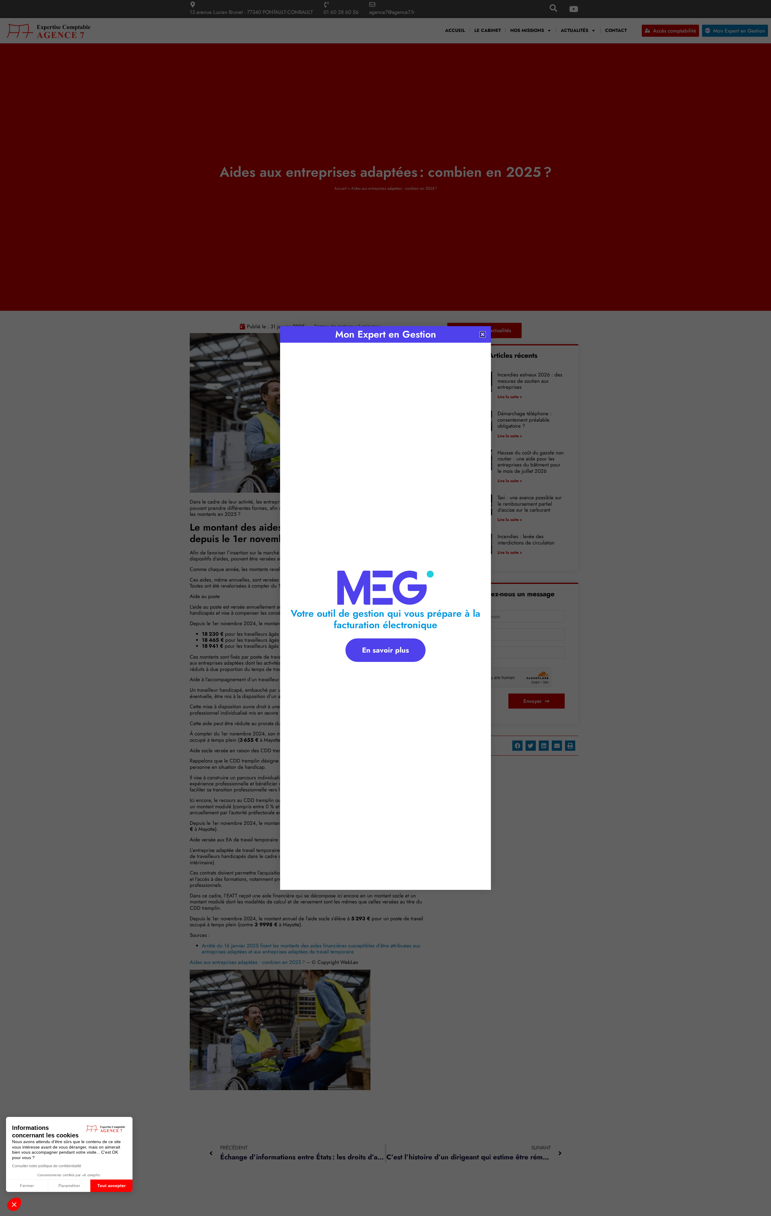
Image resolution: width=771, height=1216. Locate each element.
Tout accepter (111, 1185)
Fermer (27, 1185)
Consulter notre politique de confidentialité (46, 1166)
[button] (14, 1204)
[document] (385, 608)
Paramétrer (69, 1185)
